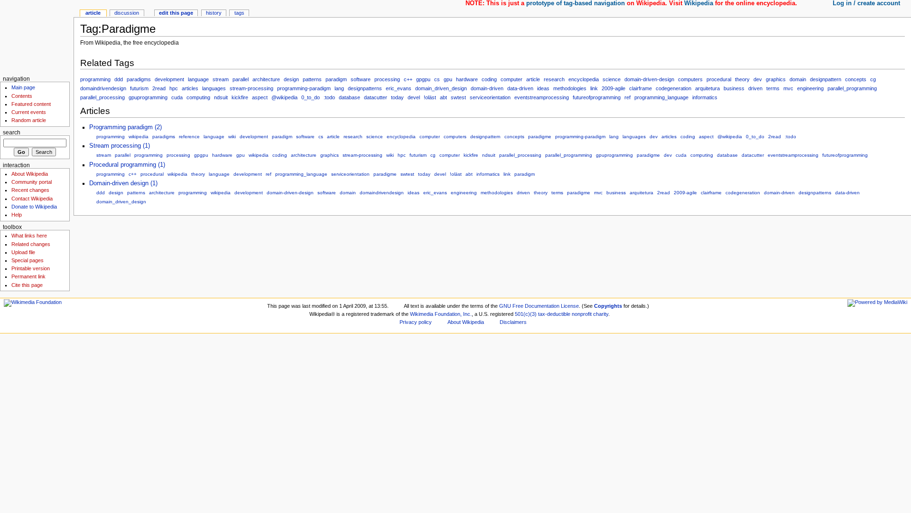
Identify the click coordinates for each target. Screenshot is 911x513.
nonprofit (582, 314)
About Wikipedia (29, 174)
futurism (139, 88)
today (397, 97)
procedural (718, 79)
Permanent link (28, 276)
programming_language (661, 97)
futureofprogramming (597, 97)
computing (198, 97)
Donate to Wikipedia (34, 206)
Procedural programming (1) (127, 165)
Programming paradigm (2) (125, 127)
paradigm (336, 79)
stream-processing (251, 88)
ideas (543, 88)
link (594, 88)
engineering (810, 88)
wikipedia (139, 136)
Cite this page (27, 285)
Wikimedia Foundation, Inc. (441, 314)
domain (798, 79)
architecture (266, 79)
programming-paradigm (304, 88)
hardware (467, 79)
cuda (177, 97)
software (361, 79)
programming (95, 79)
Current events (28, 112)
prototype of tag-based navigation (575, 3)
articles (190, 88)
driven (755, 88)
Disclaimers (513, 322)
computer (511, 79)
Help (16, 215)
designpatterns (365, 88)
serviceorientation (490, 97)
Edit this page (176, 13)
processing (387, 79)
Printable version (30, 268)
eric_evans (398, 88)
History (214, 13)
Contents (21, 96)
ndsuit (221, 97)
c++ (408, 79)
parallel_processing (102, 97)
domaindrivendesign (103, 88)
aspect (260, 97)
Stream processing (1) (119, 145)
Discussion (126, 13)
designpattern (825, 79)
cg (873, 79)
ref (627, 97)
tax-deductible (554, 314)
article (533, 79)
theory (742, 79)
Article (93, 13)
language (198, 79)
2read (159, 88)
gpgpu (423, 79)
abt (443, 97)
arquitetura (707, 88)
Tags (239, 13)
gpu (448, 79)
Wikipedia (698, 3)
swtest (458, 97)
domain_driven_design (441, 88)
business (734, 88)
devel (414, 97)
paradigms (139, 79)
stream (221, 79)
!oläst (430, 97)
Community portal (31, 182)
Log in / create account (866, 3)
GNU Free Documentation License (539, 306)
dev (757, 79)
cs (437, 79)
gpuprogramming (148, 97)
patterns (312, 79)
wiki (232, 136)
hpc (173, 88)
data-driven (520, 88)
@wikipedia (284, 97)
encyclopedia (583, 79)
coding (489, 79)
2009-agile (613, 88)
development (169, 79)
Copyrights (608, 306)
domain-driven (487, 88)
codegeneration (673, 88)
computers (690, 79)
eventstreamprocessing (541, 97)
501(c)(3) (526, 314)
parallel (240, 79)
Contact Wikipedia (32, 198)
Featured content (31, 104)
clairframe (640, 88)
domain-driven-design (649, 79)
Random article (28, 120)
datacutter (375, 97)
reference (189, 136)
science (612, 79)
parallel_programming (852, 88)
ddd (118, 79)
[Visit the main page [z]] (37, 37)
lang (339, 88)
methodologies (569, 88)
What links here (29, 235)
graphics (776, 79)
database (349, 97)
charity (600, 314)
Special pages (27, 260)
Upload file (23, 252)
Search (11, 132)
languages (214, 88)
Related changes (30, 244)
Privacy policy (416, 322)
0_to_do (310, 97)
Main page (23, 87)
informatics (704, 97)
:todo (329, 97)
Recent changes (30, 190)
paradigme (539, 136)
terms (773, 88)
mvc (788, 88)
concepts (855, 79)
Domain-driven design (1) (123, 183)
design (291, 79)
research (554, 79)
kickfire (240, 97)
